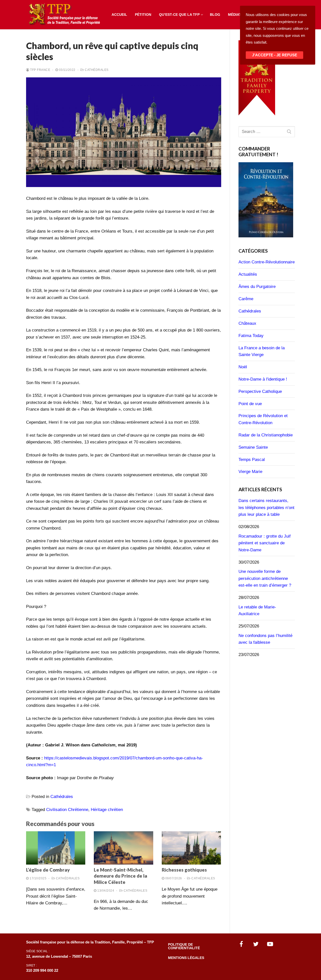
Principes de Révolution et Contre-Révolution (263, 419)
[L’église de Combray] (55, 848)
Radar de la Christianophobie (265, 435)
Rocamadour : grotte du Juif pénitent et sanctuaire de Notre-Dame (264, 543)
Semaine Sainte (253, 447)
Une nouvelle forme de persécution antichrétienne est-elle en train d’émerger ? (264, 578)
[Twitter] (256, 944)
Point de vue (250, 403)
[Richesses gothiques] (191, 848)
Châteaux (247, 323)
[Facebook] (241, 944)
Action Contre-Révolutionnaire (266, 262)
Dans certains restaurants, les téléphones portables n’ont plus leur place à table (266, 507)
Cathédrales (96, 70)
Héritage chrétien (107, 809)
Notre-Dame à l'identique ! (262, 379)
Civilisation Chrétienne (67, 809)
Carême (245, 298)
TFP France (39, 70)
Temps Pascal (251, 459)
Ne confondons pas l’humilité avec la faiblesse (265, 639)
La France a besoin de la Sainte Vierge (261, 351)
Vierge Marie (250, 471)
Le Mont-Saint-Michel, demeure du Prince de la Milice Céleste (120, 876)
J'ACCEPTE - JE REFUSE (274, 55)
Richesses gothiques (184, 870)
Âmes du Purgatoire (257, 286)
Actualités (247, 274)
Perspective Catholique (260, 391)
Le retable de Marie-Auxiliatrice (257, 610)
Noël (242, 367)
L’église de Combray (48, 870)
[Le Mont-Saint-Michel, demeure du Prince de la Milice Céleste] (123, 848)
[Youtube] (270, 944)
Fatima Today (251, 335)
